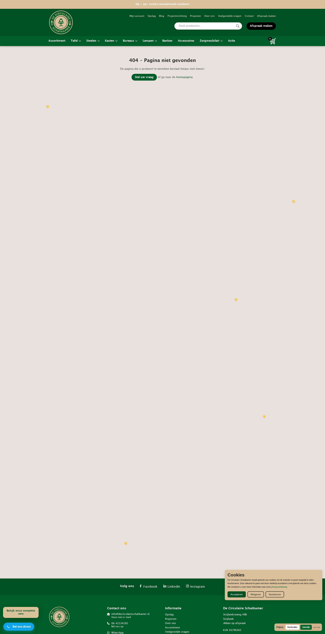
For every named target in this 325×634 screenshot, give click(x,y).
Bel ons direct (22, 626)
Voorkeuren (275, 594)
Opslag (152, 16)
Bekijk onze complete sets (21, 612)
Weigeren (256, 594)
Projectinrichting (177, 16)
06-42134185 (119, 625)
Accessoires (186, 41)
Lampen (148, 41)
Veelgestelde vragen (229, 16)
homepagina (184, 77)
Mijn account (136, 16)
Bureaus (128, 41)
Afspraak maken (266, 16)
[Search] (237, 26)
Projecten (195, 16)
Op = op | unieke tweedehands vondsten (162, 4)
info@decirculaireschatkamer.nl (130, 615)
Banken (167, 41)
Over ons (209, 16)
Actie (231, 41)
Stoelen (91, 41)
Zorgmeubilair (209, 41)
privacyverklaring (279, 587)
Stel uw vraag (144, 77)
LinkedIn (174, 586)
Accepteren (237, 594)
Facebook (150, 586)
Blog (161, 16)
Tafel (74, 41)
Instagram (197, 586)
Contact (249, 16)
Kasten (109, 41)
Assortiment (56, 41)
